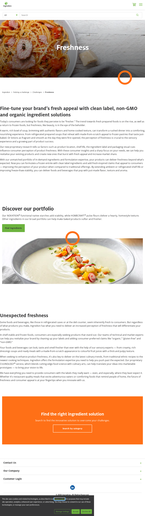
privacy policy (59, 499)
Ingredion (6, 92)
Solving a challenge (21, 92)
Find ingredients (13, 228)
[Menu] (140, 4)
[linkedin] (73, 487)
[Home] (7, 7)
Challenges (37, 92)
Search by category (72, 428)
